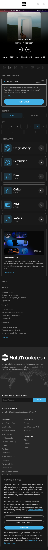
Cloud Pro (6, 460)
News (26, 447)
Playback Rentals (8, 456)
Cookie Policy (33, 540)
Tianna (18, 42)
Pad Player (6, 453)
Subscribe (24, 102)
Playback (5, 449)
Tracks (4, 445)
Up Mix (12, 115)
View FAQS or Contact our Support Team (18, 412)
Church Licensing (8, 441)
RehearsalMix (7, 464)
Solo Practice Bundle (10, 471)
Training (27, 430)
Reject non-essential (24, 522)
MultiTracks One (8, 423)
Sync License (7, 434)
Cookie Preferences (35, 510)
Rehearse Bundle (8, 430)
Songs (26, 423)
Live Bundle (6, 427)
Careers (27, 443)
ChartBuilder (7, 467)
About (26, 440)
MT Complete (7, 438)
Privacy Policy (9, 543)
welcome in (28, 42)
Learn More (8, 96)
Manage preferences (24, 517)
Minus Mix (34, 115)
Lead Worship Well (31, 427)
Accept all (24, 527)
